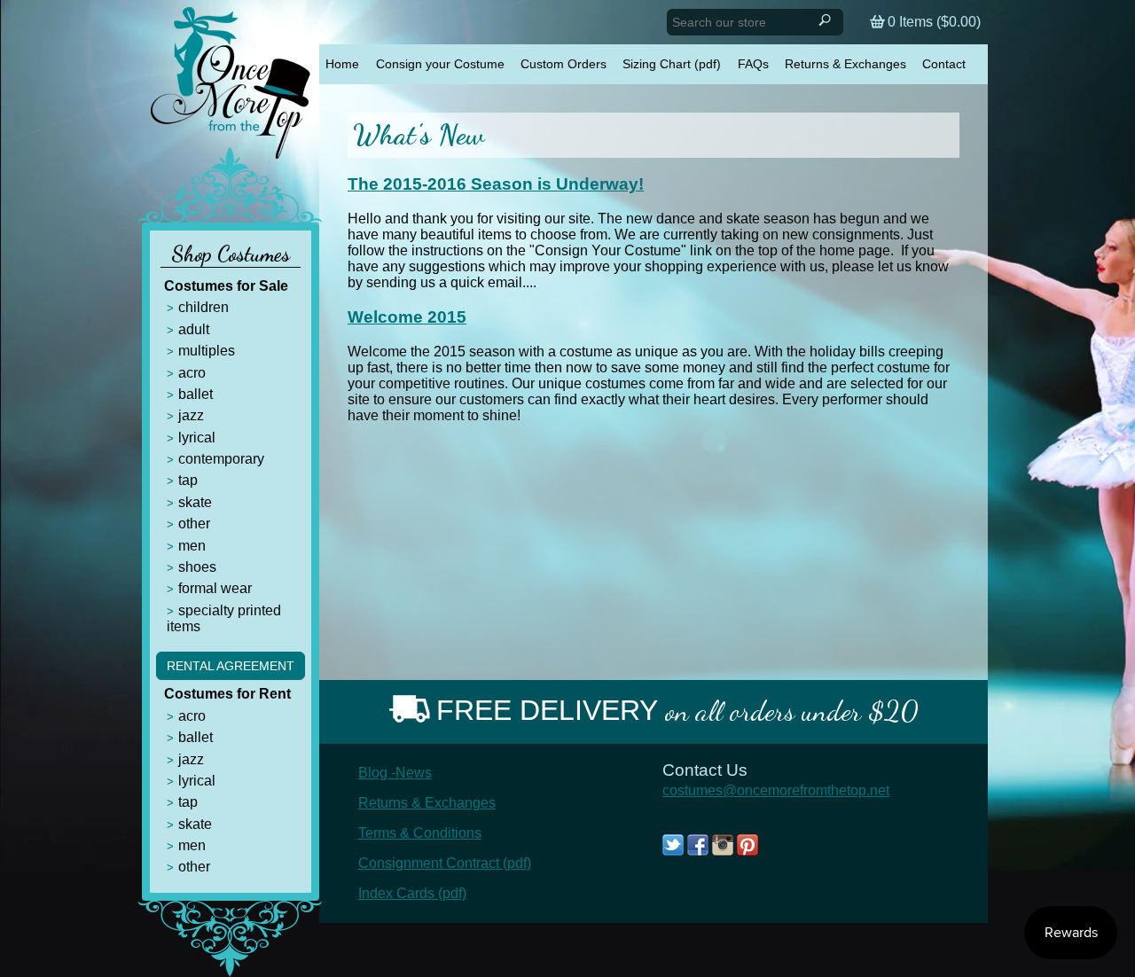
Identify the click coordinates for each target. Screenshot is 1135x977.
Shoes (197, 566)
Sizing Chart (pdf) (671, 64)
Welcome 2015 (407, 317)
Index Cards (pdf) (412, 893)
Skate (195, 502)
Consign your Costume (440, 64)
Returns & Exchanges (845, 64)
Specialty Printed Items (224, 618)
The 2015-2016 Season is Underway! (496, 184)
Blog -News (395, 772)
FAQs (753, 64)
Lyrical (196, 437)
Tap (188, 480)
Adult (193, 329)
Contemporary (221, 458)
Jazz (191, 415)
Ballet (195, 394)
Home (342, 64)
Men (192, 545)
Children (203, 307)
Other (194, 523)
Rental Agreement (230, 666)
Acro (192, 372)
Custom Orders (564, 64)
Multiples (206, 350)
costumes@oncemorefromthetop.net (775, 790)
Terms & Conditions (419, 832)
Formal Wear (215, 588)
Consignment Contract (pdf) (444, 863)
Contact (944, 64)
